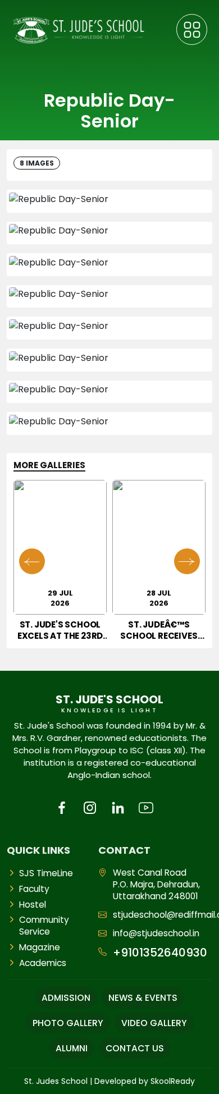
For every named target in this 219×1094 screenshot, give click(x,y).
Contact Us (135, 1048)
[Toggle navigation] (192, 29)
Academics (42, 963)
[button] (187, 561)
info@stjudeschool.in (156, 933)
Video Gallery (154, 1023)
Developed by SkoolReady (144, 1081)
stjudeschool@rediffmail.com (163, 915)
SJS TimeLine (46, 873)
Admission (66, 998)
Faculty (34, 889)
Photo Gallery (68, 1023)
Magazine (39, 947)
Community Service (44, 925)
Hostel (32, 904)
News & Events (142, 998)
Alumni (72, 1048)
